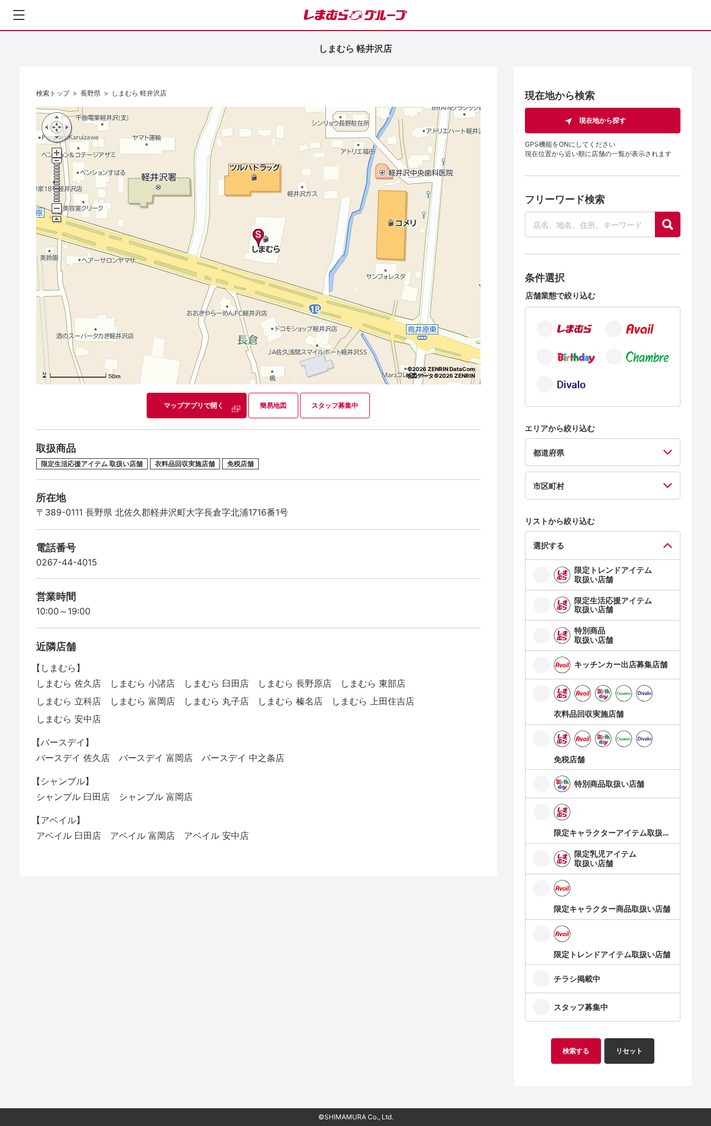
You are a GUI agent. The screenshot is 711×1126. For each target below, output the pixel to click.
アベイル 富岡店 (142, 835)
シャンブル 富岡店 (156, 796)
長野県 (91, 93)
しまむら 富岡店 (142, 701)
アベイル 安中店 (216, 835)
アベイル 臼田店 (68, 835)
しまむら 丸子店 (216, 701)
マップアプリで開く (194, 405)
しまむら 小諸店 (142, 683)
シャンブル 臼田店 (73, 796)
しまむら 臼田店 (216, 683)
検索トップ (52, 93)
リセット (629, 1051)
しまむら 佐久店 (68, 683)
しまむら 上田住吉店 (373, 701)
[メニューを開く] (19, 15)
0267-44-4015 (66, 562)
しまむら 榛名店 (290, 701)
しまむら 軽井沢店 (139, 93)
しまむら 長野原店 (295, 683)
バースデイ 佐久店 (73, 757)
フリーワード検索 (565, 199)
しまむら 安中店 (68, 718)
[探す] (667, 224)
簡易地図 (273, 405)
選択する (548, 545)
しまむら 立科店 (68, 701)
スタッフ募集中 (335, 405)
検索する (576, 1051)
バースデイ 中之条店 (243, 757)
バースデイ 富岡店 (156, 757)
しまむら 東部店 (373, 683)
